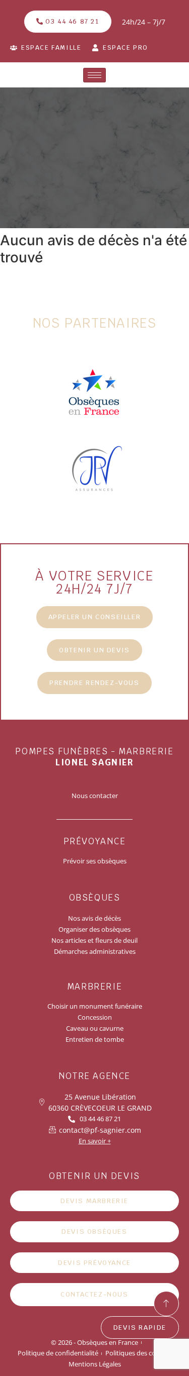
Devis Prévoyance (94, 1262)
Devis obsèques (94, 1231)
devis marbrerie (94, 1201)
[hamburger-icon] (94, 75)
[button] (94, 650)
